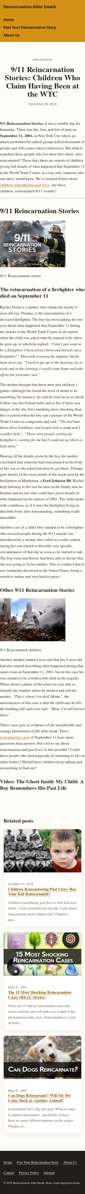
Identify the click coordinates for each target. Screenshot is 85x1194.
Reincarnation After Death (29, 6)
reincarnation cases (15, 737)
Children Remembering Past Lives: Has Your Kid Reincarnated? (42, 891)
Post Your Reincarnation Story (29, 27)
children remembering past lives (24, 184)
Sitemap (49, 1172)
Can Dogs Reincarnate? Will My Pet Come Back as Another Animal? (39, 1097)
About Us (11, 35)
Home (8, 19)
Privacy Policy (29, 1172)
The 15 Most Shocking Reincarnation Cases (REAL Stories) (39, 994)
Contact (8, 1172)
